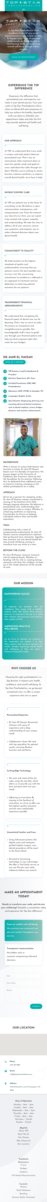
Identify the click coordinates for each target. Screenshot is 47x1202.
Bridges (23, 1169)
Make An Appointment (23, 57)
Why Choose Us (23, 1141)
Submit (36, 1006)
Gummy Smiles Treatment (23, 1197)
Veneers (23, 1187)
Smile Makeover (23, 1190)
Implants (23, 1172)
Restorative (23, 1162)
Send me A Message (14, 362)
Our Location (23, 1144)
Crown (23, 1165)
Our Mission (23, 1137)
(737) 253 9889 (15, 1065)
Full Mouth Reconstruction (23, 1176)
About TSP (23, 1131)
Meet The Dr (23, 1134)
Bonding (23, 1194)
